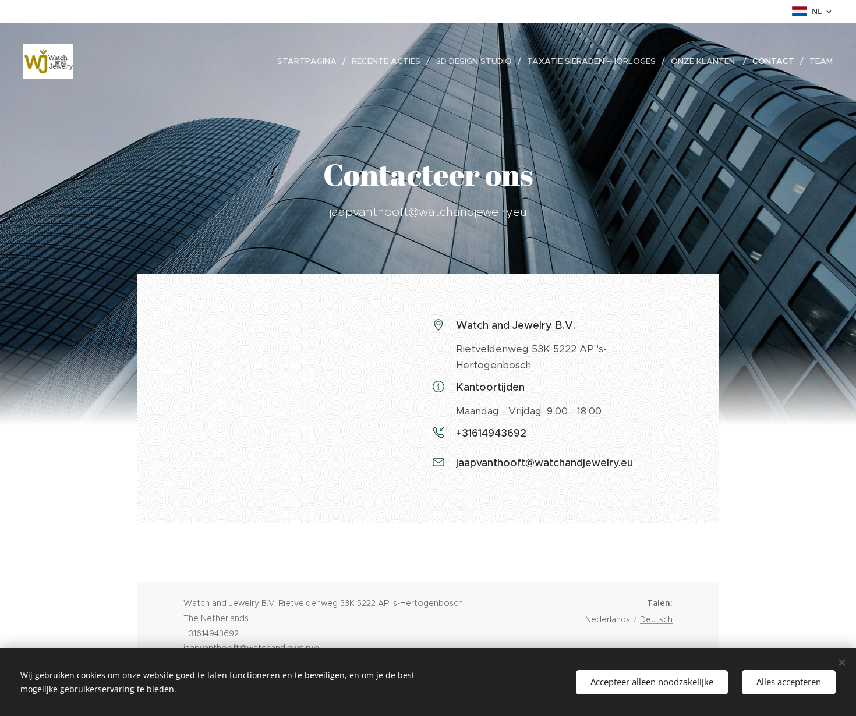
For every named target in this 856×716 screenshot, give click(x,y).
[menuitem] (310, 61)
